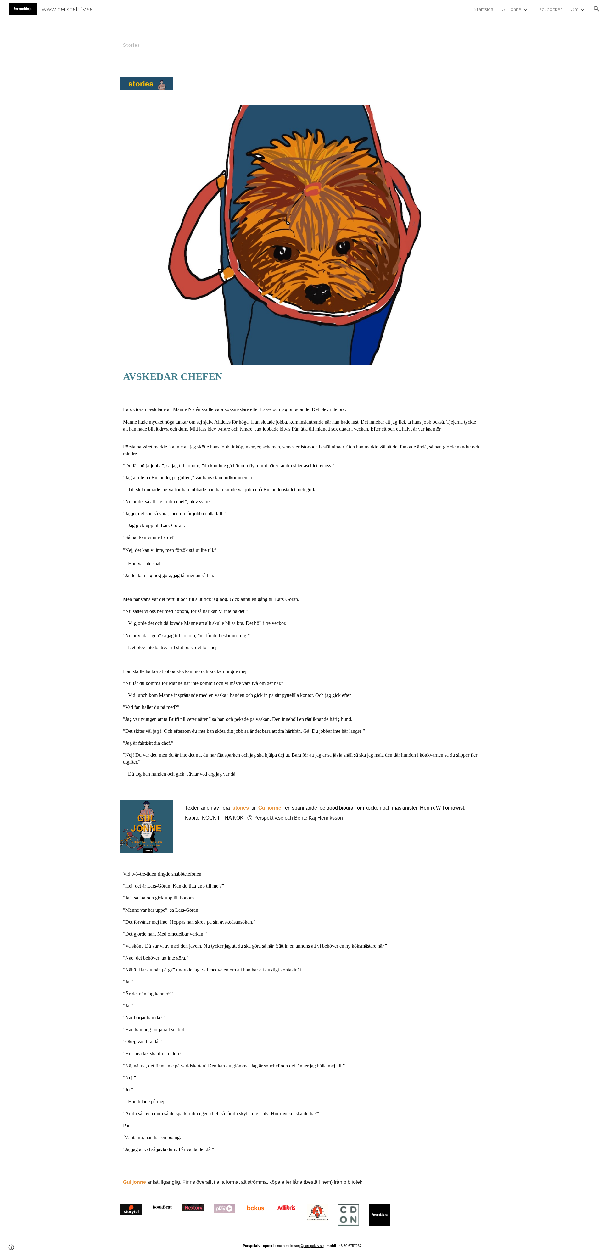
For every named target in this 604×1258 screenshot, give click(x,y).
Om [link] (574, 9)
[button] (596, 8)
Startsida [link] (483, 9)
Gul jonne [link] (511, 9)
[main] (271, 39)
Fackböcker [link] (549, 9)
